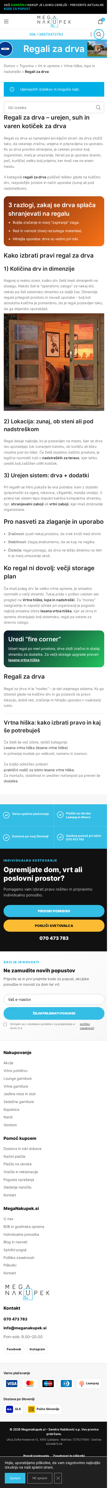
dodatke (11, 781)
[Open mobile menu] (6, 21)
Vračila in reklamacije (21, 1172)
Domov (9, 66)
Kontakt (10, 1195)
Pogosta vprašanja (19, 1179)
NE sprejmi (39, 1478)
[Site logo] (54, 21)
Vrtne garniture (16, 1086)
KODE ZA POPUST (17, 9)
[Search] (99, 34)
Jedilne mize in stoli (19, 1094)
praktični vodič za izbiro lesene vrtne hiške (39, 770)
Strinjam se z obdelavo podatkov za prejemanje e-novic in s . (57, 1026)
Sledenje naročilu (17, 1187)
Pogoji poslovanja (36, 1456)
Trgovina (26, 66)
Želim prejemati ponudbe (54, 1013)
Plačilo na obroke (18, 1164)
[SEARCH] (98, 107)
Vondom (10, 1125)
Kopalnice (11, 1109)
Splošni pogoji (15, 1250)
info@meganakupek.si (25, 1328)
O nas (8, 1219)
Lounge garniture (18, 1078)
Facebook (14, 1349)
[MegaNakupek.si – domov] (27, 1292)
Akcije (8, 1063)
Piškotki (10, 1265)
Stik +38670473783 (46, 34)
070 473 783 (75, 839)
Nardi (8, 1117)
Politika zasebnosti (19, 1257)
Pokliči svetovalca (54, 926)
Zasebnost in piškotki (69, 1456)
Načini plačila (14, 1156)
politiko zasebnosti (87, 1026)
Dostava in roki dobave (22, 1148)
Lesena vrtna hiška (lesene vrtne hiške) (36, 748)
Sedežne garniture (19, 1101)
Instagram (37, 1349)
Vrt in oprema (49, 66)
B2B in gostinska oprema (24, 1226)
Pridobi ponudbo (54, 911)
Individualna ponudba (21, 1234)
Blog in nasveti (15, 1242)
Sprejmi (15, 1478)
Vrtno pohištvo (15, 1070)
